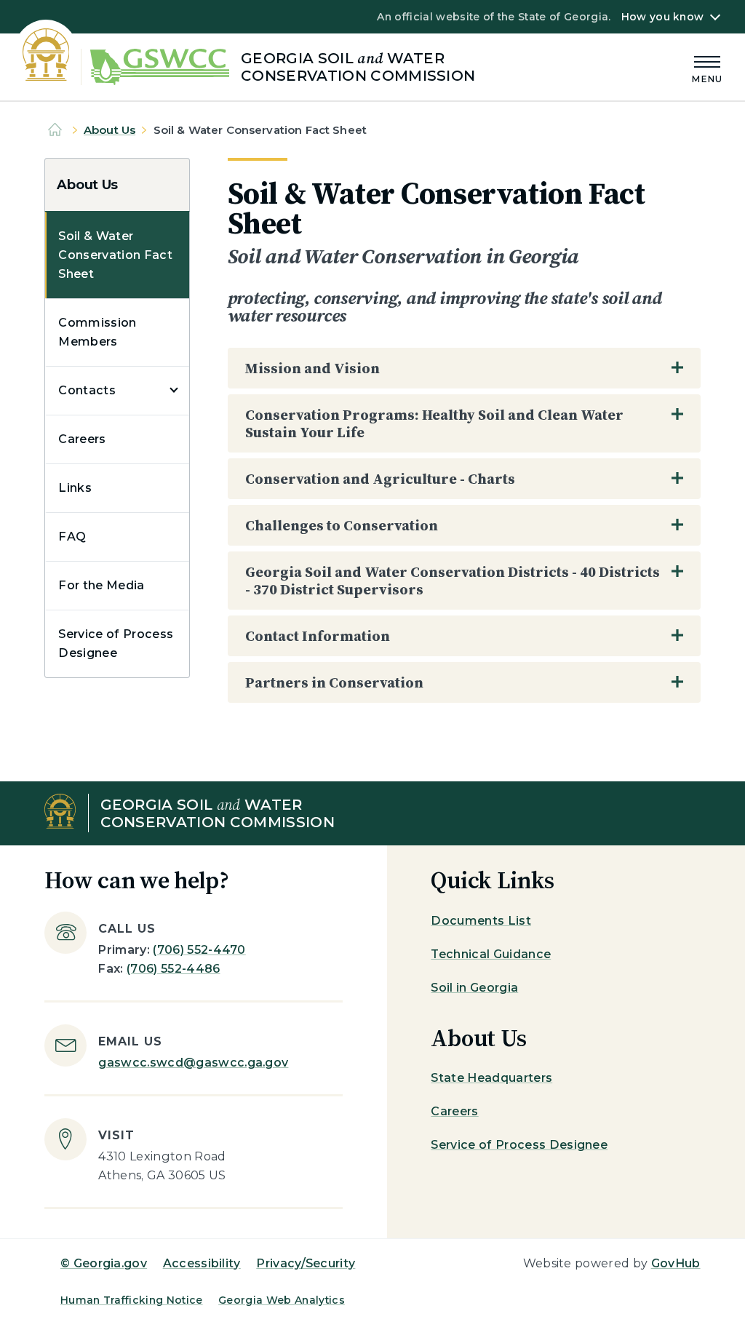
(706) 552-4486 (173, 969)
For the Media (101, 585)
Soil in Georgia (474, 988)
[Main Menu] (707, 67)
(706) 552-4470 (199, 950)
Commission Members (97, 332)
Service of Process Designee (115, 643)
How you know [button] (662, 17)
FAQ (72, 536)
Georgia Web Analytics (281, 1300)
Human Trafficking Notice (131, 1300)
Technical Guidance (491, 954)
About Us (109, 130)
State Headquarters (491, 1078)
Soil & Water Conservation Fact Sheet (115, 255)
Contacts (87, 390)
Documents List (480, 921)
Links (75, 488)
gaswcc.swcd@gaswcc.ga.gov (193, 1062)
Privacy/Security (305, 1263)
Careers (81, 439)
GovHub (676, 1263)
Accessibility (202, 1263)
